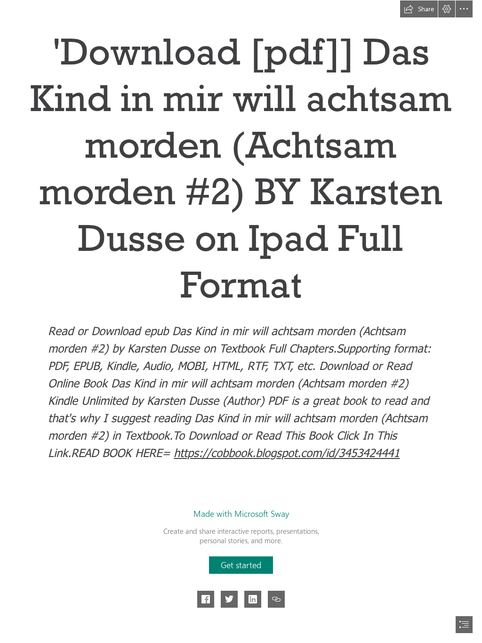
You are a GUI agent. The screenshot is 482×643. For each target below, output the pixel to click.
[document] (241, 321)
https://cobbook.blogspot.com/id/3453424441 (287, 452)
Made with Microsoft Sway (241, 513)
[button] (419, 8)
